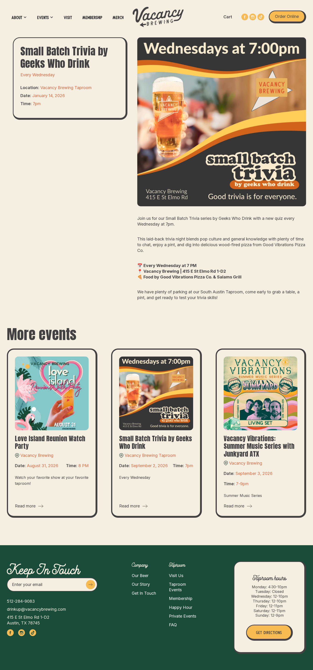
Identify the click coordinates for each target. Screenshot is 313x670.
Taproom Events (177, 587)
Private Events (182, 616)
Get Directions (269, 632)
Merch (118, 17)
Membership (92, 17)
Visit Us (176, 575)
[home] (158, 17)
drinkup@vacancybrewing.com (36, 609)
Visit (68, 17)
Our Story (141, 584)
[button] (19, 17)
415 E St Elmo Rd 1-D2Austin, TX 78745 (28, 620)
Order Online (287, 16)
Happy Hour (180, 607)
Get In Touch (144, 593)
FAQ (173, 624)
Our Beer (140, 575)
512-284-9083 (21, 601)
